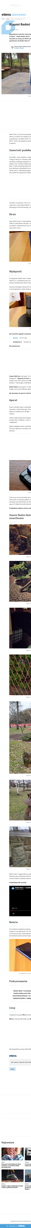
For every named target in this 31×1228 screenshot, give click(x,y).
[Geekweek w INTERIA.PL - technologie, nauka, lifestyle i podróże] (19, 14)
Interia (3, 19)
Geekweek (8, 19)
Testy (12, 19)
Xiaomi (12, 1069)
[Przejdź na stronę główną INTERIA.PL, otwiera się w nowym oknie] (6, 14)
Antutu (15, 338)
